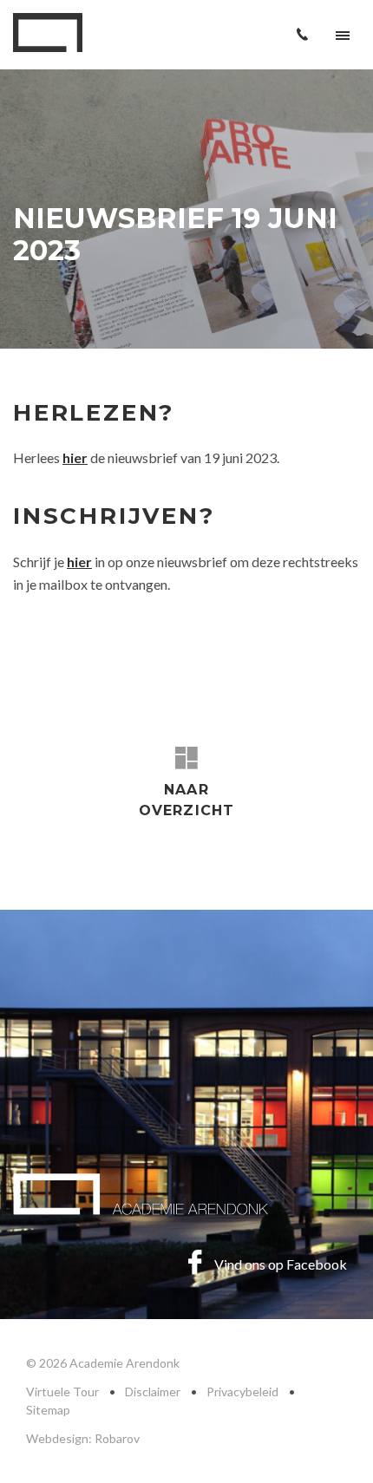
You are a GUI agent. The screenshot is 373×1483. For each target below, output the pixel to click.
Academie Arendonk (47, 32)
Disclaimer (152, 1391)
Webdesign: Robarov (83, 1438)
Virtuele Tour (62, 1391)
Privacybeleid (242, 1391)
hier (79, 561)
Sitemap (48, 1409)
